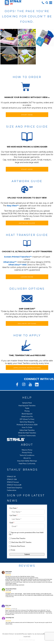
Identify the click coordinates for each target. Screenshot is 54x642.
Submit (27, 554)
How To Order (27, 427)
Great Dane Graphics (14, 488)
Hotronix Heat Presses (18, 546)
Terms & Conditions (27, 455)
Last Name (13, 515)
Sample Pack (27, 403)
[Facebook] (17, 384)
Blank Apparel (27, 414)
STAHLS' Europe (13, 482)
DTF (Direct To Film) (27, 419)
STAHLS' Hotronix (13, 485)
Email (12, 523)
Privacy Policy (27, 452)
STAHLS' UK (11, 477)
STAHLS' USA (12, 479)
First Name (14, 508)
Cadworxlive (11, 490)
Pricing (27, 411)
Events (13, 550)
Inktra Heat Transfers (27, 430)
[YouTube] (30, 384)
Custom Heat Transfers (18, 538)
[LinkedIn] (37, 384)
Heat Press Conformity (27, 464)
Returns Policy (27, 450)
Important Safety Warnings (27, 461)
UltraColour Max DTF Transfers (21, 542)
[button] (46, 2)
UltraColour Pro (27, 416)
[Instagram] (24, 384)
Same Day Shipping (27, 422)
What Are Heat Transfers (27, 433)
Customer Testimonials (27, 436)
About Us (27, 458)
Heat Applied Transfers (27, 406)
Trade (27, 408)
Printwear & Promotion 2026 (27, 425)
